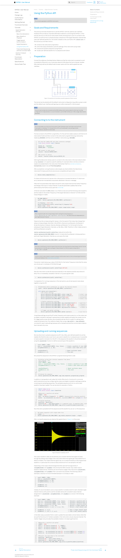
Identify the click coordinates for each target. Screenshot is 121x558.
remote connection (75, 164)
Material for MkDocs (24, 556)
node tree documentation (53, 258)
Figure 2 (70, 419)
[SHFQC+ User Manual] (101, 2)
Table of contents (95, 9)
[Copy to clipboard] (85, 142)
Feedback (89, 2)
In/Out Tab (60, 187)
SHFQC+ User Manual (21, 10)
